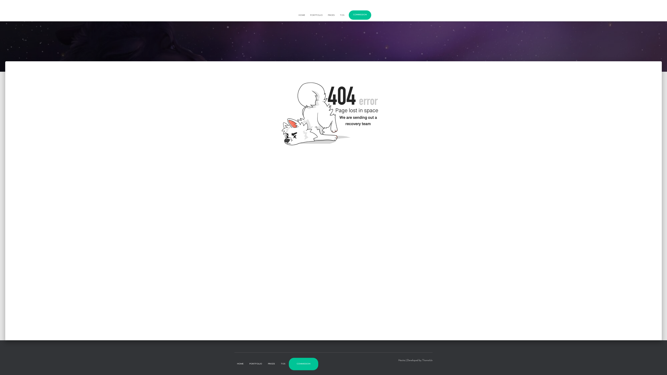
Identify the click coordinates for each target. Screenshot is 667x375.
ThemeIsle (427, 360)
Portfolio (316, 15)
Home (302, 15)
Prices (331, 15)
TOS (342, 15)
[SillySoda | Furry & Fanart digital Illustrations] (333, 6)
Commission (360, 15)
